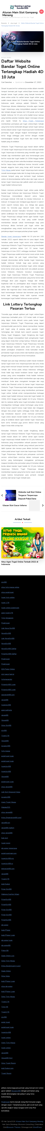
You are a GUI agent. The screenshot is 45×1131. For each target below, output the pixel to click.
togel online (6, 1037)
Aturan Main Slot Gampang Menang (20, 14)
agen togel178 (7, 613)
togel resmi (5, 843)
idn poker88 (5, 945)
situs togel (6, 57)
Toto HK (4, 1007)
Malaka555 (5, 807)
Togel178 (5, 736)
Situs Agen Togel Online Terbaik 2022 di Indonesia (19, 563)
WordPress (37, 1127)
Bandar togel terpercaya (11, 236)
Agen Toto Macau (8, 1043)
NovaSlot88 (6, 633)
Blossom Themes (14, 1127)
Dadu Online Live (7, 956)
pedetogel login (7, 756)
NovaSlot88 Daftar (8, 648)
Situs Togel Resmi (8, 1063)
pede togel (5, 1022)
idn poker (4, 925)
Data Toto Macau (8, 961)
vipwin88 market (7, 828)
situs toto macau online (10, 587)
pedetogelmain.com (8, 853)
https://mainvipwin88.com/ (11, 817)
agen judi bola (6, 710)
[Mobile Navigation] (41, 11)
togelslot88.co (7, 863)
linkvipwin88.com (7, 868)
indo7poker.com (7, 1068)
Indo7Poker (5, 930)
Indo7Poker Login (8, 935)
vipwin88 (4, 700)
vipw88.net (5, 823)
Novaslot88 (16, 1091)
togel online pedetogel (10, 608)
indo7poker (5, 884)
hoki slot (4, 838)
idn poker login (6, 940)
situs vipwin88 (6, 787)
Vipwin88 (5, 720)
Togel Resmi (6, 1073)
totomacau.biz (6, 679)
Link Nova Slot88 (8, 628)
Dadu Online (6, 971)
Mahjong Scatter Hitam (10, 894)
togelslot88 (6, 705)
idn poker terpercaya (9, 848)
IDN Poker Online (8, 669)
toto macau (5, 751)
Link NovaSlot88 (7, 638)
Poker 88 (5, 950)
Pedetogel (5, 623)
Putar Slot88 (6, 889)
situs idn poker (6, 986)
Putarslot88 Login (8, 684)
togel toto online (8, 597)
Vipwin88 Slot (6, 1058)
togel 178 (5, 603)
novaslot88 (5, 746)
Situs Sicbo (5, 976)
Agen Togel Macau (8, 802)
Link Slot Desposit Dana (10, 792)
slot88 (4, 582)
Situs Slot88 (6, 725)
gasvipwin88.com (8, 695)
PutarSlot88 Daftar (8, 654)
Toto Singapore (7, 618)
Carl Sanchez (6, 82)
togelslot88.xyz (7, 858)
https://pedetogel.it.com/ (11, 966)
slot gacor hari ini (7, 674)
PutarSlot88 (6, 899)
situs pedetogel (7, 592)
